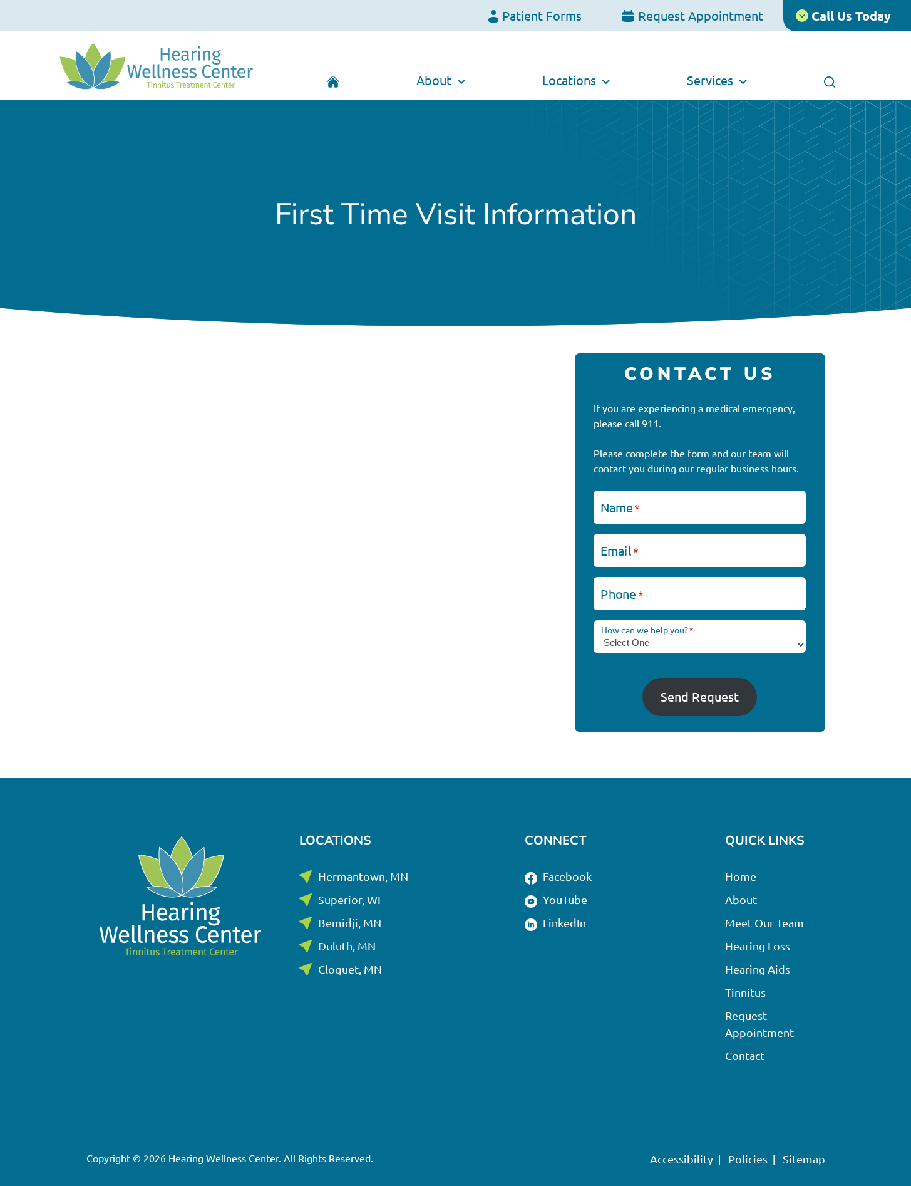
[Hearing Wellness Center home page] (157, 65)
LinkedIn (563, 922)
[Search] (829, 80)
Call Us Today (849, 16)
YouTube (563, 899)
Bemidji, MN (349, 922)
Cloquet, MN (350, 968)
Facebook (566, 876)
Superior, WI (349, 899)
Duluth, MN (347, 945)
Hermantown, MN (363, 876)
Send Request (700, 696)
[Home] (333, 80)
